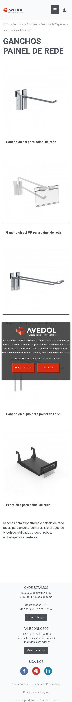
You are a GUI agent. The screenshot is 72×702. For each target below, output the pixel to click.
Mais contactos (36, 650)
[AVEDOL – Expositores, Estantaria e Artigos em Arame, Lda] (13, 10)
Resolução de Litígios (36, 692)
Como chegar (36, 617)
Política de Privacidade (47, 684)
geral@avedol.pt (40, 641)
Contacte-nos (48, 700)
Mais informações (22, 358)
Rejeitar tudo (23, 367)
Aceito (48, 367)
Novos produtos (25, 700)
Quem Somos (20, 684)
